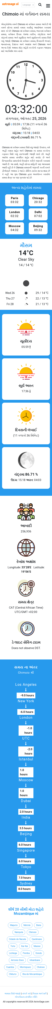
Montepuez (25, 967)
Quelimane (37, 939)
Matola (26, 925)
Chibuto (13, 974)
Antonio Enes (17, 960)
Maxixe (37, 946)
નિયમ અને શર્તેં (39, 993)
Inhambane (35, 960)
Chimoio (32, 932)
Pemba (26, 953)
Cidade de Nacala (17, 939)
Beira (38, 925)
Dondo (38, 953)
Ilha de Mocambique (32, 974)
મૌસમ (26, 245)
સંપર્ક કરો (26, 993)
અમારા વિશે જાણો (12, 993)
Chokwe (41, 967)
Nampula (19, 932)
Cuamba (10, 967)
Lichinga (13, 953)
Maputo (14, 925)
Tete (12, 946)
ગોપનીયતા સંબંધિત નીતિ (26, 997)
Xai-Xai (24, 946)
